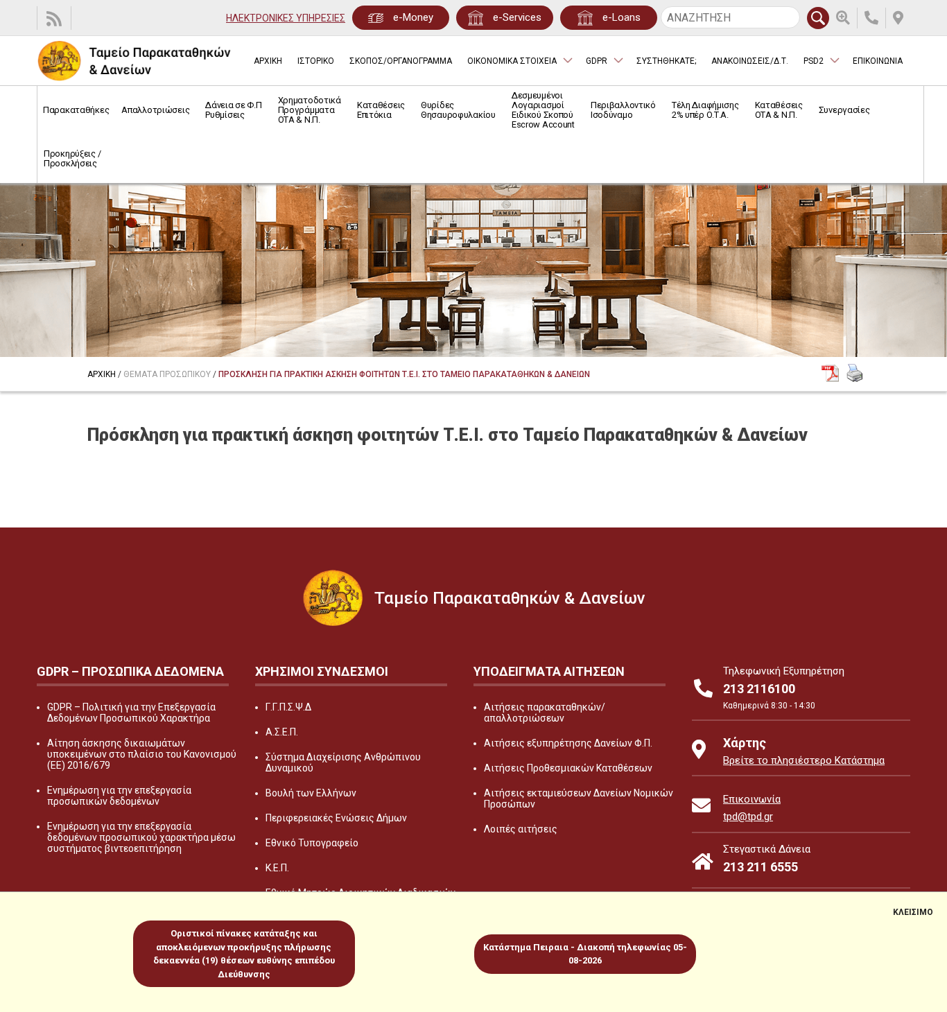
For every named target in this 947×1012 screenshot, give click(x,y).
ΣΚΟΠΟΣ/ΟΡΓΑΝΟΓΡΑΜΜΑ (400, 61)
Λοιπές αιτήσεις (520, 829)
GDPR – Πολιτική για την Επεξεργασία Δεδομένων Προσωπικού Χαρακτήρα (131, 712)
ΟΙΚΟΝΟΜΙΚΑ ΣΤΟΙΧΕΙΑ (512, 61)
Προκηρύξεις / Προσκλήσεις (72, 158)
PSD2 (813, 61)
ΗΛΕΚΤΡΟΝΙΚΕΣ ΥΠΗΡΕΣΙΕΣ (285, 18)
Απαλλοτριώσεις (155, 110)
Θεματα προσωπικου (167, 374)
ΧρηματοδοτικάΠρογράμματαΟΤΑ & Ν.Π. (309, 110)
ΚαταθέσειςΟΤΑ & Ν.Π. (779, 110)
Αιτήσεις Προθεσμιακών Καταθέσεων (568, 768)
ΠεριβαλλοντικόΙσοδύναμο (623, 110)
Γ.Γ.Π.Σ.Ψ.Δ (288, 707)
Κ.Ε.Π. (277, 867)
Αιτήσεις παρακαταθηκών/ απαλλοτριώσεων (544, 712)
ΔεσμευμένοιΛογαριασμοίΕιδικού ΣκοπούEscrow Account (543, 110)
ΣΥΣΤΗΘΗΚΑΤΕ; (666, 61)
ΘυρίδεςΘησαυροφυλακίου (458, 110)
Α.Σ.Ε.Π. (282, 732)
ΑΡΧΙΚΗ (268, 61)
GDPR (596, 61)
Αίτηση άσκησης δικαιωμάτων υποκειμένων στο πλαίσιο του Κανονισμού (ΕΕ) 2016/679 (141, 754)
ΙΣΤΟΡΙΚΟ (315, 61)
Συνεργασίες (844, 110)
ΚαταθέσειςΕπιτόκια (381, 110)
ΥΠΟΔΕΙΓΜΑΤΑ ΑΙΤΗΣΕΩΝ (549, 671)
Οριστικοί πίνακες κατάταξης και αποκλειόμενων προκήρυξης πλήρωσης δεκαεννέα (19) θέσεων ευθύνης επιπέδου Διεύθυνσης (244, 953)
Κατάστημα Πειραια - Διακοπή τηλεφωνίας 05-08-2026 (585, 954)
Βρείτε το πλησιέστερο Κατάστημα (804, 760)
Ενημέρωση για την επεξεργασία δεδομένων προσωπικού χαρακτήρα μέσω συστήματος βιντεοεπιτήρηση (141, 837)
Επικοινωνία (752, 799)
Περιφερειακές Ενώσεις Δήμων (336, 817)
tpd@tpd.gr (748, 816)
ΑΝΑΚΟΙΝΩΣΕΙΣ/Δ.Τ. (749, 61)
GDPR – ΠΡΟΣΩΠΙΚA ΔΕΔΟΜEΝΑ (130, 671)
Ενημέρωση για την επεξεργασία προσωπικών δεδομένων (119, 796)
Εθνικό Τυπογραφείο (312, 842)
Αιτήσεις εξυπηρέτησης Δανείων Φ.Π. (568, 743)
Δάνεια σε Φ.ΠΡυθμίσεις (233, 110)
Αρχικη (101, 374)
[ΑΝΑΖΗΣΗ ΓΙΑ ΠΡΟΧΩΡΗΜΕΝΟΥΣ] (847, 18)
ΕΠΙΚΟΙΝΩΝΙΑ (878, 61)
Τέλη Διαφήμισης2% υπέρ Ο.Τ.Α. (705, 110)
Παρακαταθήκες (76, 110)
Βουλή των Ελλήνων (311, 793)
